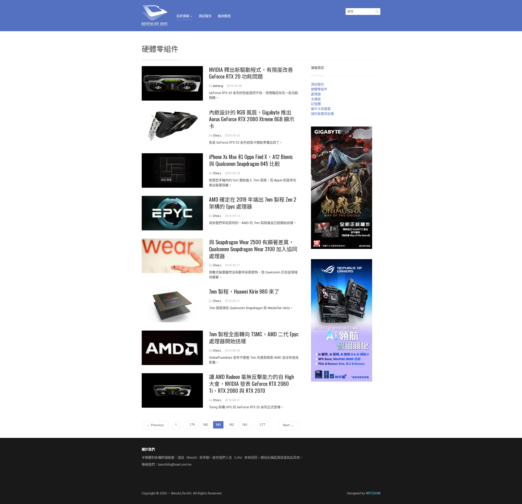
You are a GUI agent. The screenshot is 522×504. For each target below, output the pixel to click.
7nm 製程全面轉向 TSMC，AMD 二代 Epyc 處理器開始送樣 (254, 337)
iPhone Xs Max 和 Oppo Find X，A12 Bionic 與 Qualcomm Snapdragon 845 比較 (251, 160)
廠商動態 (224, 16)
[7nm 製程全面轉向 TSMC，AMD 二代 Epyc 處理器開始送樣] (172, 348)
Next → (288, 425)
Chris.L (217, 135)
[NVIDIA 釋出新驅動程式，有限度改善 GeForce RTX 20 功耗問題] (172, 83)
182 (231, 425)
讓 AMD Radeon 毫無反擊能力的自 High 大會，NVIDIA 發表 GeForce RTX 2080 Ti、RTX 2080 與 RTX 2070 (251, 383)
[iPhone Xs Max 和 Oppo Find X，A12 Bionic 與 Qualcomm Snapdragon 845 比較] (172, 170)
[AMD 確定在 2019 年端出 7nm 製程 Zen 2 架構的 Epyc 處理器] (172, 213)
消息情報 (182, 16)
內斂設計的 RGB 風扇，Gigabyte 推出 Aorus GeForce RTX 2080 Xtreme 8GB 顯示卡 (251, 119)
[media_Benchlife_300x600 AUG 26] (341, 187)
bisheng (218, 86)
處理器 (316, 94)
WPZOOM (373, 493)
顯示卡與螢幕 (321, 109)
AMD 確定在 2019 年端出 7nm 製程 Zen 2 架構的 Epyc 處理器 (252, 202)
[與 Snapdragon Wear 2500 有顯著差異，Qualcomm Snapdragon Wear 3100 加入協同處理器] (172, 256)
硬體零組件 (319, 89)
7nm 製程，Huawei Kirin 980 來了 (244, 291)
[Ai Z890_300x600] (341, 320)
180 (205, 425)
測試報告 (205, 16)
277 (262, 425)
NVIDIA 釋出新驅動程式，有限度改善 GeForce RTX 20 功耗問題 (251, 72)
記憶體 (316, 104)
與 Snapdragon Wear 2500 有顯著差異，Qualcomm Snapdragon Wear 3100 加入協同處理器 (253, 249)
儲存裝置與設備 (322, 114)
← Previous (155, 425)
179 (192, 425)
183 (244, 425)
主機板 (316, 99)
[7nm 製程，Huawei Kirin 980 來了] (172, 305)
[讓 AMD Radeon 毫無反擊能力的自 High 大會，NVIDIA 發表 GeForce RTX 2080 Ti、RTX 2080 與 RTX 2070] (172, 390)
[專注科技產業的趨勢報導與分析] (154, 15)
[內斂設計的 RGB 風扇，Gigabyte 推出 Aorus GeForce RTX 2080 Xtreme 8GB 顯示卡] (172, 126)
